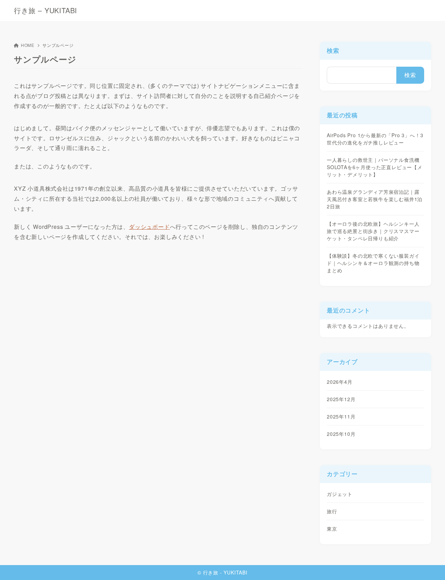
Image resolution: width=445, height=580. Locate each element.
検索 (333, 50)
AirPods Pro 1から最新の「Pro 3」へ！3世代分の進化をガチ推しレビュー (375, 139)
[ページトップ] (429, 564)
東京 (332, 528)
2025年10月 (341, 433)
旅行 (332, 511)
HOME (27, 45)
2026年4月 (340, 381)
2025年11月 (341, 416)
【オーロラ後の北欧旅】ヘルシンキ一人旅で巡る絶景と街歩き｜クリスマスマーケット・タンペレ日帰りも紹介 (373, 231)
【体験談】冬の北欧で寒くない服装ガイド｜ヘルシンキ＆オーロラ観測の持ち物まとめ (373, 263)
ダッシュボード (149, 227)
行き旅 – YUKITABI (45, 10)
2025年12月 (341, 399)
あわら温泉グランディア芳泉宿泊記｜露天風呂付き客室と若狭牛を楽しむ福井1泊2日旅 (374, 199)
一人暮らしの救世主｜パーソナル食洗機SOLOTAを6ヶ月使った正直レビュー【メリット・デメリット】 (374, 167)
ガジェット (340, 493)
